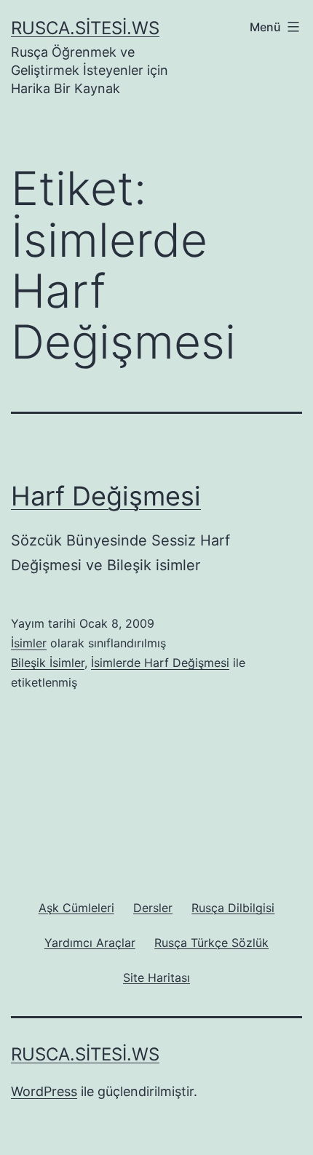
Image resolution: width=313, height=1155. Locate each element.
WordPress (44, 1091)
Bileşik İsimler (47, 662)
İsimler (29, 643)
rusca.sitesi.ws (85, 28)
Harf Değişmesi (106, 496)
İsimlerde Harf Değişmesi (160, 662)
